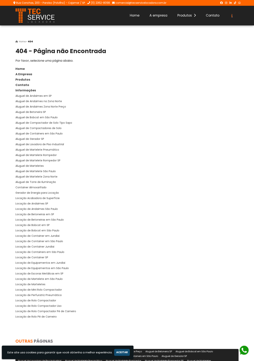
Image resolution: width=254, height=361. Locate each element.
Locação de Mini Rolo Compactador (38, 290)
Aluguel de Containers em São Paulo (39, 133)
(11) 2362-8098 (100, 3)
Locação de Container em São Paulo (39, 241)
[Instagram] (226, 3)
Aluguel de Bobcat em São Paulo (36, 117)
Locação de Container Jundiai (34, 246)
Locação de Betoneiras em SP (34, 214)
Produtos (185, 15)
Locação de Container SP (31, 257)
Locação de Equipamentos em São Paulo (42, 268)
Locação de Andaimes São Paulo (36, 209)
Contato (212, 15)
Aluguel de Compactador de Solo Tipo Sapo (43, 123)
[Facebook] (221, 3)
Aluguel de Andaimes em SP (33, 96)
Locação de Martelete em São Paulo (39, 279)
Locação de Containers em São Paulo (39, 252)
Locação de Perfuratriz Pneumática (38, 295)
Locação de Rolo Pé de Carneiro (36, 316)
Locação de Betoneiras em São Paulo (39, 220)
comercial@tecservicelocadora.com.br (140, 3)
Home (134, 15)
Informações (25, 90)
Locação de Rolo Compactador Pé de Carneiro (45, 311)
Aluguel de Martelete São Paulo (35, 171)
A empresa (158, 15)
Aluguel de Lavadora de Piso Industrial (39, 144)
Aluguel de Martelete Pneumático (37, 150)
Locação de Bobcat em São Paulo (37, 230)
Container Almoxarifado (30, 187)
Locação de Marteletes (30, 284)
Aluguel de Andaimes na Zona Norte (38, 101)
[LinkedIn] (230, 3)
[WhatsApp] (239, 3)
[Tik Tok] (235, 3)
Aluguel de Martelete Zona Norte (36, 176)
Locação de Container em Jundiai (37, 236)
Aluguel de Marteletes (29, 166)
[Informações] (232, 15)
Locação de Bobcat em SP (32, 225)
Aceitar (122, 352)
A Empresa (23, 74)
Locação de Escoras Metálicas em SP (39, 273)
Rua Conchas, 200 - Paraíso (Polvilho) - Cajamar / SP (50, 3)
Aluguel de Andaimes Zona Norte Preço (40, 106)
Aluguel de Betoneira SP (30, 112)
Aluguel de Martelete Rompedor (36, 155)
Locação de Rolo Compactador (35, 300)
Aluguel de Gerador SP (29, 139)
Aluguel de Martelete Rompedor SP (37, 160)
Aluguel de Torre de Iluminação (35, 182)
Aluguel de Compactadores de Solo (38, 128)
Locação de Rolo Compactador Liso (38, 306)
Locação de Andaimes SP (31, 203)
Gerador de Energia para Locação (37, 193)
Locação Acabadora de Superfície (37, 198)
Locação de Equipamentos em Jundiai (40, 263)
